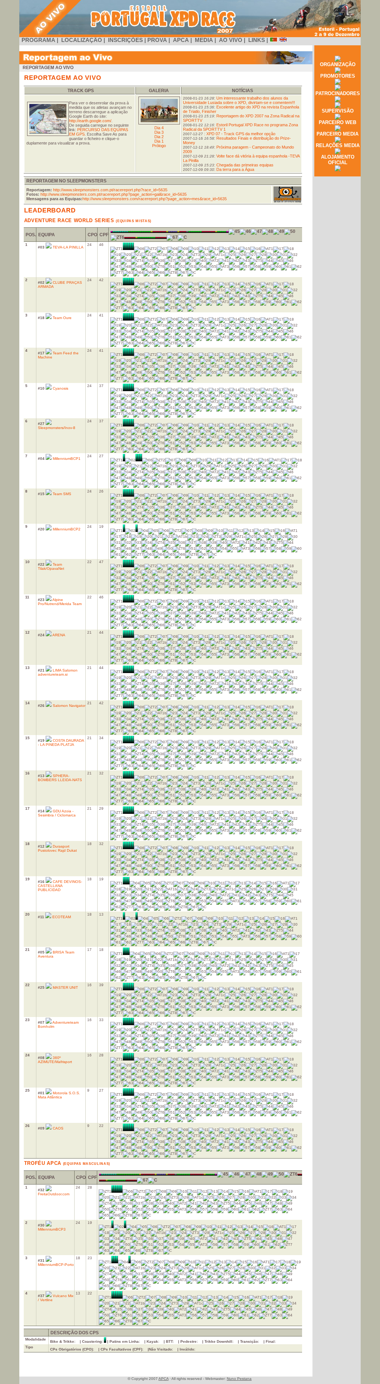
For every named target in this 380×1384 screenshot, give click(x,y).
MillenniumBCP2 (67, 529)
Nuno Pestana (239, 1379)
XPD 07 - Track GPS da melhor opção (240, 133)
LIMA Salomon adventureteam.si (58, 672)
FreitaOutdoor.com (53, 1194)
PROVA (157, 40)
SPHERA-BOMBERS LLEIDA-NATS (60, 778)
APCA (180, 40)
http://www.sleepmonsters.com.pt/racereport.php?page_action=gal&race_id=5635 (113, 194)
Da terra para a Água (235, 169)
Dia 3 (159, 132)
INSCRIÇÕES (125, 40)
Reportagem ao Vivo (48, 67)
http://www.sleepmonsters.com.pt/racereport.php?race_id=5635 (110, 190)
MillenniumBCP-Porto (56, 1265)
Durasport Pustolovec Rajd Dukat (57, 848)
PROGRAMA (38, 40)
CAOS (58, 1128)
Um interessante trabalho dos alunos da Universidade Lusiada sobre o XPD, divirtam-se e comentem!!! (239, 100)
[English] (283, 40)
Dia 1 (159, 141)
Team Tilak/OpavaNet (51, 566)
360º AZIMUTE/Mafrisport (55, 1060)
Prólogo (159, 145)
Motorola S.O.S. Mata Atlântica (59, 1095)
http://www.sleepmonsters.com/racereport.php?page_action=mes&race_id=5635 (154, 198)
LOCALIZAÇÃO (82, 40)
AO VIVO (230, 40)
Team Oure (62, 318)
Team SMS (62, 494)
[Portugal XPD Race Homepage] (190, 35)
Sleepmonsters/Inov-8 (56, 428)
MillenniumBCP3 (52, 1229)
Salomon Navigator (69, 706)
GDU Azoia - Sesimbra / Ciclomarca (57, 813)
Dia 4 (159, 128)
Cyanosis (60, 388)
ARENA (58, 635)
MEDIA (203, 40)
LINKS (256, 40)
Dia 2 (159, 136)
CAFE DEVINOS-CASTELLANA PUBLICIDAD (60, 886)
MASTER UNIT (65, 987)
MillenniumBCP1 (67, 459)
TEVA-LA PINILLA (68, 247)
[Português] (273, 40)
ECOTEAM (61, 917)
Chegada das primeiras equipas (244, 165)
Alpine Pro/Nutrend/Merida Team (60, 602)
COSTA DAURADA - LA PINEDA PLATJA (61, 742)
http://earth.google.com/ (90, 120)
